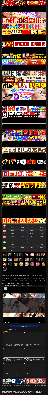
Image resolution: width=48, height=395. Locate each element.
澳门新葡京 (20, 278)
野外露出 (41, 233)
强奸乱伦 (22, 224)
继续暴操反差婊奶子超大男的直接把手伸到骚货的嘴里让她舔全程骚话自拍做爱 (13, 360)
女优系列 (22, 236)
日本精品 (22, 227)
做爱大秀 (39, 280)
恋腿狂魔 (41, 236)
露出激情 (22, 241)
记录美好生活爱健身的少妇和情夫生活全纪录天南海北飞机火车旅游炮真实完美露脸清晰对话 (13, 375)
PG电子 (23, 272)
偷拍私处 (3, 278)
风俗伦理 (41, 247)
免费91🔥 (8, 283)
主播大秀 (32, 275)
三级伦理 (12, 227)
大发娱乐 (24, 278)
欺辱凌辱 (12, 233)
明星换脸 (22, 238)
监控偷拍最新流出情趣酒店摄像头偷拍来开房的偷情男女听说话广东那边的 (34, 360)
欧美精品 (31, 224)
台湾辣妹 (12, 230)
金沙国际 (25, 280)
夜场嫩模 (11, 278)
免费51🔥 (7, 280)
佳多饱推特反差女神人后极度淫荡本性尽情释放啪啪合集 (34, 375)
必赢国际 (3, 275)
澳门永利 (19, 272)
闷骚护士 (41, 238)
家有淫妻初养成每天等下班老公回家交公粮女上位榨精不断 (34, 345)
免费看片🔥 (38, 278)
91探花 (22, 233)
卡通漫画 (12, 241)
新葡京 (39, 272)
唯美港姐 (31, 230)
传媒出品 (12, 244)
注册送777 (31, 272)
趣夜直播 (7, 278)
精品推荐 (12, 224)
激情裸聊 (3, 280)
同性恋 (42, 244)
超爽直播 (20, 275)
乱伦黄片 (40, 275)
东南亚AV (41, 230)
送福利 (35, 272)
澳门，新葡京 (30, 280)
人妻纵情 (31, 247)
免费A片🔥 (13, 283)
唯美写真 (31, 241)
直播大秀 (43, 280)
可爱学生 (31, 236)
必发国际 (15, 278)
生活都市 (12, 247)
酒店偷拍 (28, 275)
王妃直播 (36, 275)
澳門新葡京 (29, 278)
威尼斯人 (3, 272)
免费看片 (35, 280)
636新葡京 (42, 278)
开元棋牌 (11, 272)
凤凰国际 (7, 275)
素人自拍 (41, 227)
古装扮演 (12, 236)
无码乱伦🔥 (12, 280)
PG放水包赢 (12, 275)
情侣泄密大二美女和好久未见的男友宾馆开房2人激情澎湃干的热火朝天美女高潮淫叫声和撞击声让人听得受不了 (13, 345)
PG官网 (7, 272)
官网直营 (15, 272)
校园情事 (22, 247)
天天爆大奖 (21, 280)
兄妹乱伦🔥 (18, 283)
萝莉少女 (41, 224)
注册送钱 (27, 272)
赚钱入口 (27, 283)
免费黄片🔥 (23, 283)
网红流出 (31, 233)
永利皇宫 (33, 278)
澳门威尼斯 (4, 283)
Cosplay (31, 227)
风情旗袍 (12, 238)
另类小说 (12, 250)
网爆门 (42, 241)
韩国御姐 (22, 230)
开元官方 (16, 280)
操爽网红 (16, 275)
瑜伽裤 (32, 238)
